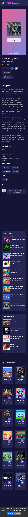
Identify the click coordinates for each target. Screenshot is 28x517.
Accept (10, 514)
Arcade (16, 167)
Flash (16, 171)
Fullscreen (9, 77)
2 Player (7, 171)
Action (7, 167)
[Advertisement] (14, 213)
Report (7, 72)
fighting (5, 179)
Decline (17, 514)
